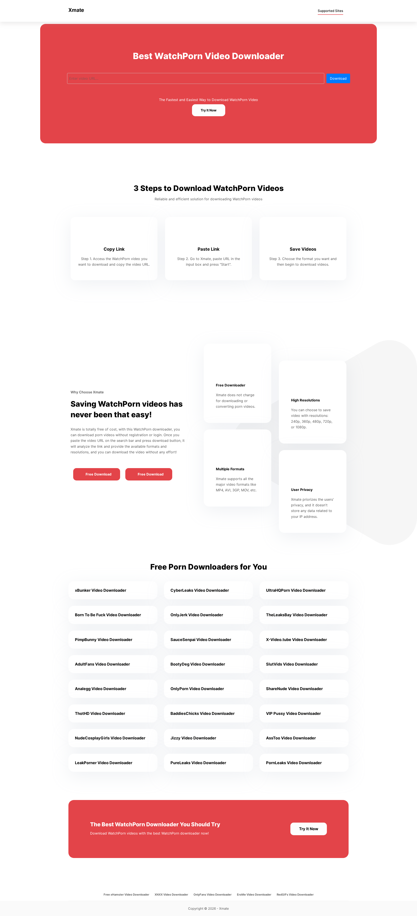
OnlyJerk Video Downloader (196, 615)
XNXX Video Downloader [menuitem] (171, 894)
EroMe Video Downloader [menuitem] (254, 894)
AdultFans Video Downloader (102, 664)
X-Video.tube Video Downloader (296, 639)
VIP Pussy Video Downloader (293, 713)
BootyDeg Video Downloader (197, 664)
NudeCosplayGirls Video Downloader (110, 738)
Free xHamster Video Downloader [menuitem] (126, 894)
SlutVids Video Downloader (292, 664)
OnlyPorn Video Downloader (197, 688)
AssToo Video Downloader (291, 738)
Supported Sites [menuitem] (330, 11)
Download (338, 78)
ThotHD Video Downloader (100, 713)
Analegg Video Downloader (100, 688)
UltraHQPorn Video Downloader (296, 590)
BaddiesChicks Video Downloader (202, 713)
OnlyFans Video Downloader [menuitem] (213, 894)
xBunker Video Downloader (100, 590)
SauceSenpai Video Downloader (200, 639)
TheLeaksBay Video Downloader (296, 615)
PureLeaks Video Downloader (198, 762)
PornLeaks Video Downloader (294, 762)
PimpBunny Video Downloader (103, 639)
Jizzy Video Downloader (193, 738)
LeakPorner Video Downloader (103, 762)
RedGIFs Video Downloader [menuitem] (295, 894)
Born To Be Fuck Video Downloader (108, 615)
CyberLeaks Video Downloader (199, 590)
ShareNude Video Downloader (294, 688)
